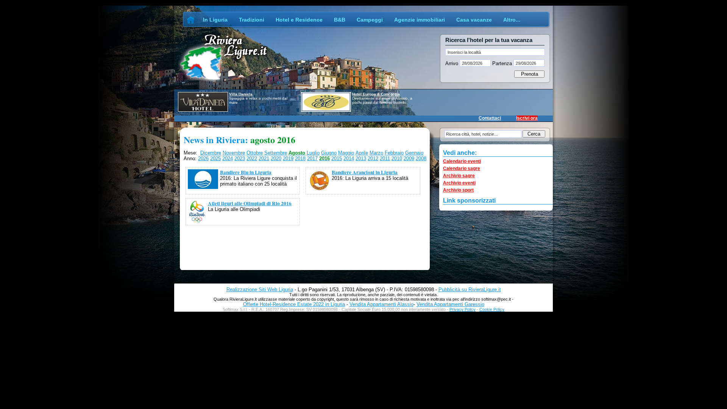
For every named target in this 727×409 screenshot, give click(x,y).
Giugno (329, 153)
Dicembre (210, 153)
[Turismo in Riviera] (191, 19)
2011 (385, 158)
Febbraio (394, 153)
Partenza (502, 63)
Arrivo (452, 63)
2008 (421, 158)
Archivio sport (458, 190)
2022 (251, 158)
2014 (348, 158)
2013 (361, 158)
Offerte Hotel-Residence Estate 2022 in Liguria (294, 304)
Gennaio (414, 153)
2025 (215, 158)
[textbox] (495, 52)
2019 (288, 158)
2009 (409, 158)
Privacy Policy (462, 309)
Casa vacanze (474, 20)
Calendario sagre (461, 168)
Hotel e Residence (299, 20)
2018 (300, 158)
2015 (336, 158)
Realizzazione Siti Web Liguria (259, 289)
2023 (239, 158)
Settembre (275, 153)
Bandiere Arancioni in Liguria (365, 172)
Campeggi (370, 20)
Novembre (234, 153)
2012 (373, 158)
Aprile (362, 153)
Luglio (313, 153)
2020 (276, 158)
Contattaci (490, 118)
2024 (227, 158)
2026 (203, 158)
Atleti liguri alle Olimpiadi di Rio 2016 (250, 203)
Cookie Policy (491, 309)
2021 (264, 158)
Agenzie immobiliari (419, 20)
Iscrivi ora (527, 118)
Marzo (376, 153)
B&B (339, 20)
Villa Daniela (241, 94)
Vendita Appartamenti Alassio (381, 304)
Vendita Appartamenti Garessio (450, 304)
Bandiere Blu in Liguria (245, 172)
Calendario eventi (462, 161)
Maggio (346, 153)
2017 (312, 158)
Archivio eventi (459, 183)
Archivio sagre (459, 175)
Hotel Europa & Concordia (376, 94)
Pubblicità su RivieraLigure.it (469, 289)
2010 (397, 158)
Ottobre (254, 153)
